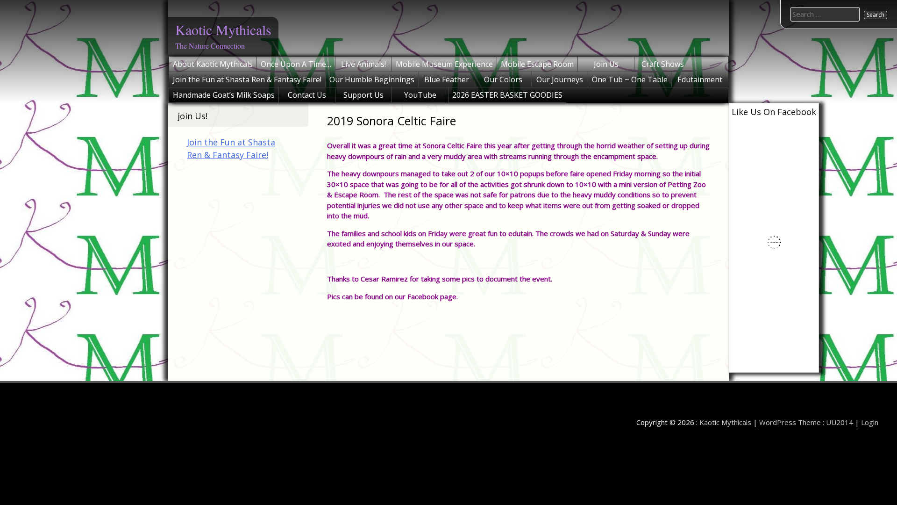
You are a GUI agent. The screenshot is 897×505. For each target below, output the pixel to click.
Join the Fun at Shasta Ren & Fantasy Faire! (247, 79)
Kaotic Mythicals (223, 29)
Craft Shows (662, 64)
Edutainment (699, 79)
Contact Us (307, 95)
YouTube (420, 95)
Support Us (363, 95)
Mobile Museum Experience (444, 64)
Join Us (606, 64)
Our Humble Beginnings (371, 79)
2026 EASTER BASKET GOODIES (507, 95)
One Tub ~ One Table (630, 79)
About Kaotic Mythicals (213, 64)
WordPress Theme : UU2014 (806, 422)
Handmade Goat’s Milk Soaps (224, 95)
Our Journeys (559, 79)
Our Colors (503, 79)
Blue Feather (446, 79)
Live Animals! (363, 64)
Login (869, 422)
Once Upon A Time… (296, 64)
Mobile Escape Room (537, 64)
